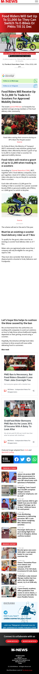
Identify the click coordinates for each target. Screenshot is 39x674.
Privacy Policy (20, 661)
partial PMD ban (16, 107)
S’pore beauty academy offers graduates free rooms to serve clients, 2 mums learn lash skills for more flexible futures (27, 592)
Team (20, 663)
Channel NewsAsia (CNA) (21, 170)
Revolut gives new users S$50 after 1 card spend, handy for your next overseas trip (27, 553)
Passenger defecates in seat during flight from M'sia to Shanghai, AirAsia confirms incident (27, 533)
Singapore (24, 53)
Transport (31, 53)
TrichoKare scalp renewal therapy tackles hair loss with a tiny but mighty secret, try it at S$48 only (27, 579)
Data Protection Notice (21, 660)
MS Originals (16, 53)
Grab (26, 450)
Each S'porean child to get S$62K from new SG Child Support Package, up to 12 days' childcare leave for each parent (28, 505)
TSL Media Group (27, 670)
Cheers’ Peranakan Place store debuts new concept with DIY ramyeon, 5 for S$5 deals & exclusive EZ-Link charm (27, 566)
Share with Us (12, 641)
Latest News (7, 53)
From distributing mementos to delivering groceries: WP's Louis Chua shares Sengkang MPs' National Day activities (27, 519)
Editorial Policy (20, 658)
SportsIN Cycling (8, 452)
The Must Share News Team (14, 64)
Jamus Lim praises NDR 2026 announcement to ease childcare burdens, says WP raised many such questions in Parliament (27, 478)
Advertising (20, 655)
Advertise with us (29, 641)
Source (19, 142)
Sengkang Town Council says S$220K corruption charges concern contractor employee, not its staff (27, 491)
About (20, 657)
